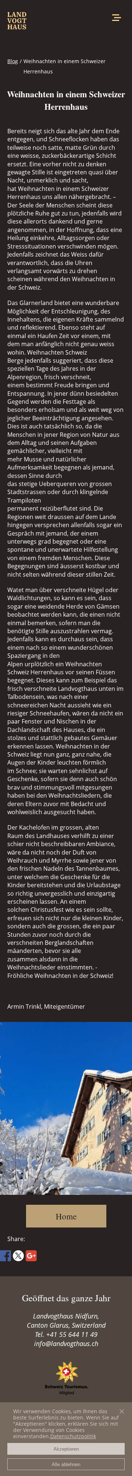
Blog (12, 61)
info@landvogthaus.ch (66, 1343)
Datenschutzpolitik (73, 1436)
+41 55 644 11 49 (72, 1334)
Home (66, 1216)
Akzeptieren (66, 1449)
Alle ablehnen (66, 1464)
